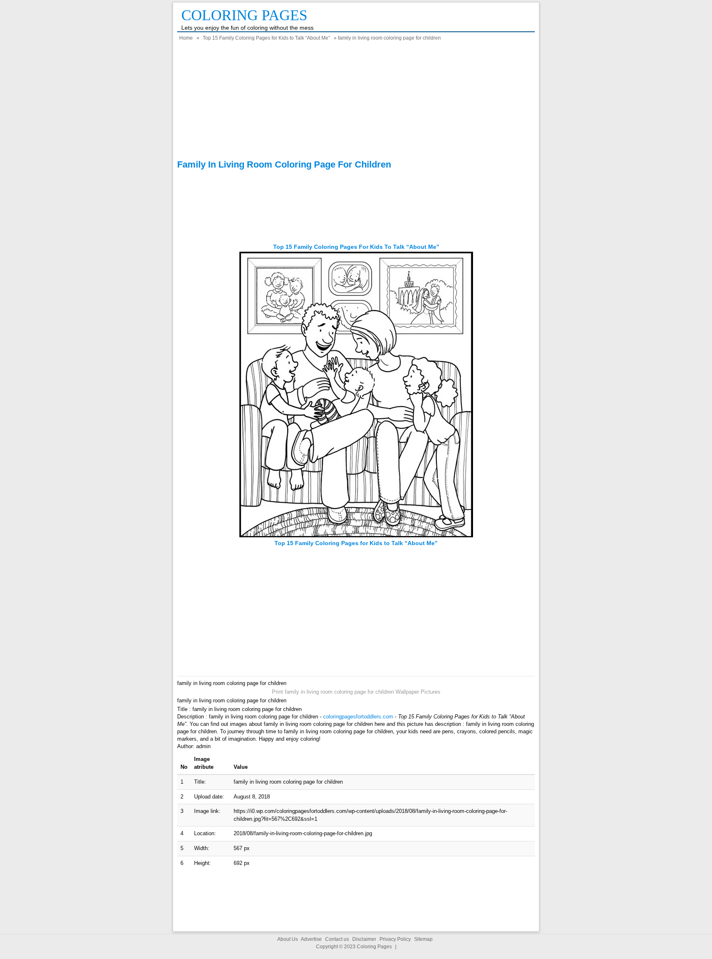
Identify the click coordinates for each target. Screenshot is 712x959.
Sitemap (423, 939)
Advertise (311, 939)
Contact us (337, 939)
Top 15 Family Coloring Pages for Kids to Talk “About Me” (266, 38)
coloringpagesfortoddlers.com (358, 716)
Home (186, 38)
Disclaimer (364, 939)
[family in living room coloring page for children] (356, 535)
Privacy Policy (395, 939)
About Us (287, 939)
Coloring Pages (244, 15)
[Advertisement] (356, 101)
